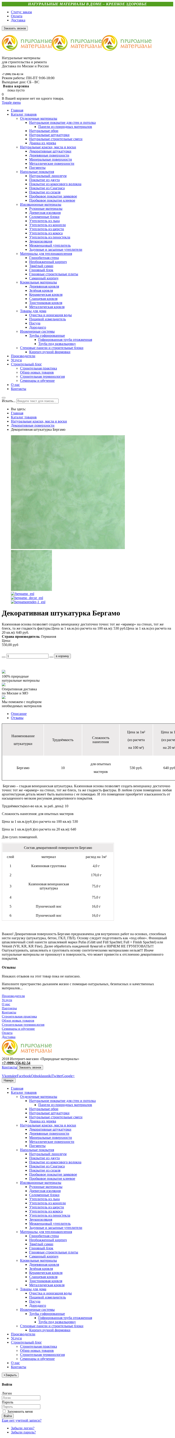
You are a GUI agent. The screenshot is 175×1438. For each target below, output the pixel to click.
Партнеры (9, 1008)
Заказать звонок (30, 1067)
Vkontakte (9, 1076)
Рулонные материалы (45, 1187)
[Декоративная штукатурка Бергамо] (68, 548)
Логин (7, 1393)
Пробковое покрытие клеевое (52, 1178)
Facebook (24, 1076)
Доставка (18, 20)
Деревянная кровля (44, 1264)
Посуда (34, 1301)
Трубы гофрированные (47, 1314)
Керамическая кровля (45, 1273)
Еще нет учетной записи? (21, 1420)
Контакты (9, 1012)
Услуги (7, 1000)
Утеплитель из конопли (47, 1203)
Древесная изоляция (45, 1191)
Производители (13, 996)
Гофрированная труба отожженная (65, 1318)
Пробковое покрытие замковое (53, 1174)
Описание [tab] (19, 714)
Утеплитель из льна (44, 1199)
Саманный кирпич (43, 1256)
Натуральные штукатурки (49, 1113)
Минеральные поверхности (50, 1137)
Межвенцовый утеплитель (50, 1223)
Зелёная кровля (41, 1269)
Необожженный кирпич (48, 1240)
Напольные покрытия (37, 1150)
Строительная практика (19, 1016)
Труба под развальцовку (57, 1322)
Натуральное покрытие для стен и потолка (62, 1101)
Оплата (16, 16)
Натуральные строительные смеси (55, 1117)
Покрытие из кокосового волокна (55, 1162)
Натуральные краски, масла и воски (39, 421)
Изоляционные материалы (40, 1183)
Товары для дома (33, 1289)
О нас (6, 1004)
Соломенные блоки (44, 1195)
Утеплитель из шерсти (46, 1207)
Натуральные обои (43, 1109)
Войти (8, 1416)
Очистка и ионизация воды (50, 1293)
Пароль (7, 1402)
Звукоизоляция (40, 1219)
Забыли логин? (22, 1428)
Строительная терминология (23, 1024)
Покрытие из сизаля (44, 1170)
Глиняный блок (41, 1248)
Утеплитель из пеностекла (49, 1215)
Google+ (68, 1076)
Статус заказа (21, 12)
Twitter (57, 1076)
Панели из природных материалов (65, 1105)
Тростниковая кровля (45, 1281)
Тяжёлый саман (41, 1244)
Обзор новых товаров (18, 1020)
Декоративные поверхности (32, 425)
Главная (17, 413)
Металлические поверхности (51, 1142)
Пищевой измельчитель (47, 1297)
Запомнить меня (19, 1411)
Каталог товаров (24, 417)
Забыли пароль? (23, 1432)
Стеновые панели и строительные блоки (51, 1326)
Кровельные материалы (38, 1260)
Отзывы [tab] (17, 718)
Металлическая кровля (46, 1285)
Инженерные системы (37, 1309)
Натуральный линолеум (48, 1154)
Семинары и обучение (18, 1028)
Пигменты (37, 1146)
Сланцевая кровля (43, 1277)
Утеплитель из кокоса (46, 1211)
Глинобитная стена (44, 1236)
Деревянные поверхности (49, 1133)
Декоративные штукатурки (50, 1129)
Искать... (8, 401)
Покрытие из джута (44, 1158)
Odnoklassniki (41, 1076)
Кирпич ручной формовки (49, 1330)
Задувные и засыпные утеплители (55, 1228)
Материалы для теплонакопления (46, 1232)
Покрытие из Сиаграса (47, 1166)
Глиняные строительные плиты (53, 1252)
